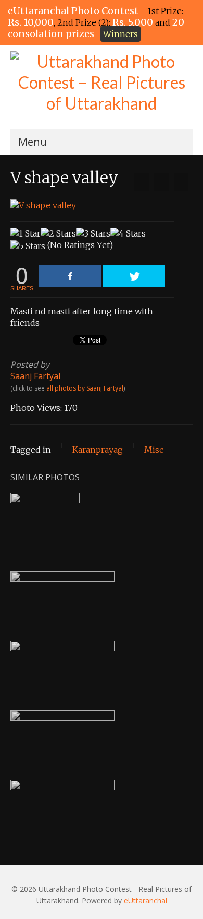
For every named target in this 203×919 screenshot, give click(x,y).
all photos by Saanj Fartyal (84, 388)
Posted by (29, 364)
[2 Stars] (58, 233)
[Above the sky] (181, 182)
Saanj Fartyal (35, 376)
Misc (153, 449)
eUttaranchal (145, 900)
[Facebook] (70, 276)
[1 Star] (25, 233)
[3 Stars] (93, 233)
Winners (120, 34)
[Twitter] (134, 276)
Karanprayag (97, 449)
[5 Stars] (27, 246)
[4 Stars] (128, 233)
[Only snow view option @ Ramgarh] (141, 182)
